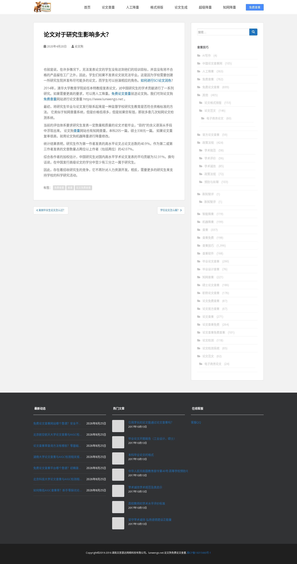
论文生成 (181, 7)
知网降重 (229, 7)
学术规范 (210, 150)
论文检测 (208, 340)
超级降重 (205, 7)
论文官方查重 (210, 309)
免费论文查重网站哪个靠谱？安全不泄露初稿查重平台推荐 (57, 423)
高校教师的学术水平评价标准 (146, 503)
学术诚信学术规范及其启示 (145, 487)
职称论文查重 (210, 293)
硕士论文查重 (210, 285)
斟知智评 (208, 194)
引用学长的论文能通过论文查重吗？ (151, 422)
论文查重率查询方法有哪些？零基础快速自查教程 (57, 446)
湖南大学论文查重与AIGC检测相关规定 (57, 457)
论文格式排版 (212, 103)
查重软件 (208, 253)
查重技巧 (208, 245)
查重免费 (208, 237)
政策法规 (208, 142)
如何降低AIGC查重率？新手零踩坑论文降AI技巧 (57, 490)
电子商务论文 (214, 118)
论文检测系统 (210, 348)
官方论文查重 (210, 135)
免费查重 (254, 7)
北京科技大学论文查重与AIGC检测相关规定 (57, 479)
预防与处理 (211, 182)
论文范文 (210, 110)
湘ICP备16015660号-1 (199, 552)
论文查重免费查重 (213, 332)
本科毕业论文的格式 (141, 455)
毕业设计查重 (210, 269)
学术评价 (210, 158)
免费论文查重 (121, 93)
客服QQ (196, 422)
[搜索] (253, 32)
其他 (205, 95)
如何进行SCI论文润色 (156, 80)
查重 (77, 130)
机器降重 (208, 222)
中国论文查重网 (212, 63)
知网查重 (208, 277)
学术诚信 (210, 166)
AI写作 (206, 55)
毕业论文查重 (210, 261)
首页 (87, 7)
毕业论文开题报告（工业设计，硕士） (152, 438)
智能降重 (208, 214)
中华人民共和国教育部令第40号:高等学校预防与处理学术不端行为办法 (172, 471)
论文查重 (108, 7)
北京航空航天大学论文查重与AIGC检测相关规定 (57, 434)
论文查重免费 (210, 324)
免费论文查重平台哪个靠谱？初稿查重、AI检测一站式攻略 (57, 468)
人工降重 (132, 7)
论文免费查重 (83, 187)
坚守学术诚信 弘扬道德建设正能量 (150, 519)
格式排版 (156, 7)
